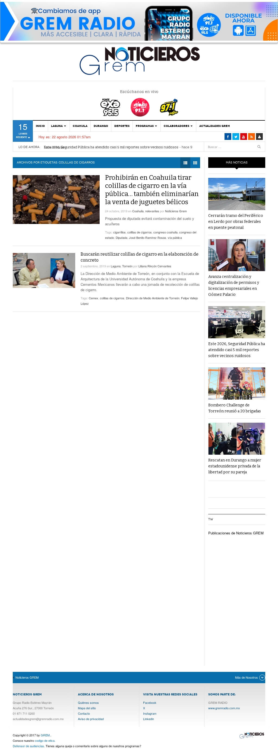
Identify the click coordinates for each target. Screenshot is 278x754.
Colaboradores (176, 126)
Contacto (84, 713)
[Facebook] (228, 136)
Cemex (93, 298)
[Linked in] (243, 136)
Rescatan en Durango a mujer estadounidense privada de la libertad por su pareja (234, 466)
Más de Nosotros (246, 677)
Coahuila (80, 126)
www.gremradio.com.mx (224, 708)
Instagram (149, 713)
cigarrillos (119, 232)
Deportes (121, 126)
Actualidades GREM (214, 126)
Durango (101, 126)
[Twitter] (235, 136)
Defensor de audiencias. (29, 746)
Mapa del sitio (87, 708)
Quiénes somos (88, 702)
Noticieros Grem (176, 211)
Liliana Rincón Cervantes (154, 266)
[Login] (259, 136)
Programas (145, 126)
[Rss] (251, 136)
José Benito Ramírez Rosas (147, 237)
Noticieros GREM (139, 60)
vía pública (175, 237)
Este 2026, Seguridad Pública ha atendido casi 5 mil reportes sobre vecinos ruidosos (111, 147)
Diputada (121, 237)
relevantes (152, 211)
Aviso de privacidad (91, 719)
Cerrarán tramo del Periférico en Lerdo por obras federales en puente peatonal (235, 221)
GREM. (45, 735)
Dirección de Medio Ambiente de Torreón (152, 298)
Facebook (149, 702)
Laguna (57, 126)
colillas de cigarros (139, 232)
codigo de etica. (45, 740)
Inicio (40, 126)
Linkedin (148, 719)
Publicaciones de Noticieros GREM (236, 532)
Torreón (127, 266)
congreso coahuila (165, 232)
